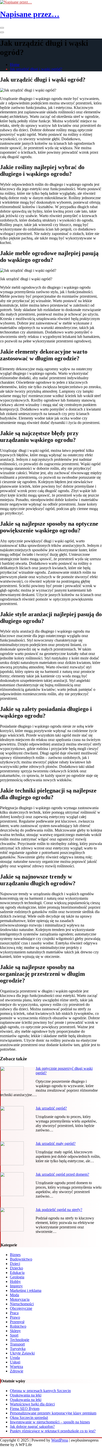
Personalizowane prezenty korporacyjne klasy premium (53, 1413)
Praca (14, 1313)
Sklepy (15, 1331)
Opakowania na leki (25, 1395)
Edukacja (17, 1272)
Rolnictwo (18, 1326)
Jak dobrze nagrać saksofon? (32, 1426)
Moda (14, 1295)
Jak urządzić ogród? (51, 1108)
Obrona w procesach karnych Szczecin (40, 1391)
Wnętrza (16, 1366)
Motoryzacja (19, 1299)
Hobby (15, 1281)
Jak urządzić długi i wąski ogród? (36, 69)
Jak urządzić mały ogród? (56, 1143)
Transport (17, 1344)
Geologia (17, 1277)
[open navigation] (2, 28)
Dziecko (16, 1268)
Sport (14, 1335)
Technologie (19, 1340)
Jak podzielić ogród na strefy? (59, 1210)
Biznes (15, 1255)
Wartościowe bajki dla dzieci (32, 1404)
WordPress (59, 1440)
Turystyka (18, 1349)
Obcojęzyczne (21, 1308)
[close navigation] (2, 32)
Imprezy (16, 1286)
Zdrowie (16, 1371)
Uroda (15, 1357)
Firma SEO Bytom (24, 1408)
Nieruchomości (22, 1304)
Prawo (15, 1317)
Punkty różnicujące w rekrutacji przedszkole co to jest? (53, 1431)
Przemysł (17, 1322)
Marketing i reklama (25, 1290)
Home (15, 64)
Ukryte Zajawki (22, 1353)
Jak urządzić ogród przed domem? (62, 1174)
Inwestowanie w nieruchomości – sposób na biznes (50, 1422)
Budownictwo (21, 1259)
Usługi (15, 1362)
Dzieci (15, 1263)
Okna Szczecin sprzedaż (29, 1417)
